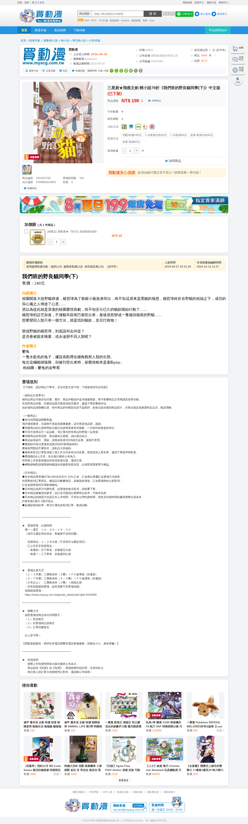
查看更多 (124, 780)
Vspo (152, 20)
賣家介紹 (33, 70)
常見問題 (93, 792)
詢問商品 (156, 100)
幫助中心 (223, 2)
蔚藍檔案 (136, 20)
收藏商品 (32, 188)
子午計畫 (103, 20)
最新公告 (211, 2)
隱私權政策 (153, 792)
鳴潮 (145, 20)
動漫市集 (40, 30)
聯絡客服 (138, 792)
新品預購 (60, 30)
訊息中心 (199, 2)
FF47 (94, 20)
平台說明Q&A (218, 30)
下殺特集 (79, 30)
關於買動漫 (78, 792)
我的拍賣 (187, 2)
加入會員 (39, 2)
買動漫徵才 (169, 792)
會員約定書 (123, 792)
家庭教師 (114, 20)
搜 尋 (152, 13)
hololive (125, 20)
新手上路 (107, 792)
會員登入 (222, 13)
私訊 (65, 70)
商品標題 (84, 13)
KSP (87, 20)
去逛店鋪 (50, 70)
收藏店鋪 (80, 70)
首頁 (24, 30)
